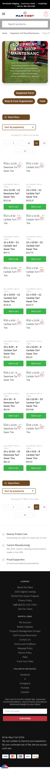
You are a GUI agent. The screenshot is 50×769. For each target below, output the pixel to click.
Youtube (25, 687)
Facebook (25, 674)
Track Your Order (28, 4)
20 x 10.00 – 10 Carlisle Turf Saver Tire (34, 402)
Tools (42, 101)
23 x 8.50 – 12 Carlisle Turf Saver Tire (11, 245)
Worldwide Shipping (10, 4)
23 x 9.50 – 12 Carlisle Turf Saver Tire (33, 193)
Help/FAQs (42, 4)
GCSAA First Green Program (25, 596)
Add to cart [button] (13, 206)
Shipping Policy (25, 648)
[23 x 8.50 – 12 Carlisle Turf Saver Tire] (13, 224)
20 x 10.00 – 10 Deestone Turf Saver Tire (12, 455)
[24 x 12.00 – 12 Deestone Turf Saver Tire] (13, 172)
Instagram (25, 683)
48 (29, 143)
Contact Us (25, 639)
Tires (6, 187)
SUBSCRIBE (25, 718)
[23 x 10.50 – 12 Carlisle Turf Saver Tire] (36, 224)
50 (44, 143)
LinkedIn (25, 692)
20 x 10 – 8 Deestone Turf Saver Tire (11, 402)
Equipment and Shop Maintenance (24, 33)
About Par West (25, 587)
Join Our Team (25, 609)
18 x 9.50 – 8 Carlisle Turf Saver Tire (33, 455)
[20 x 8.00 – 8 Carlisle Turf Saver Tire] (13, 329)
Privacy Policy (25, 600)
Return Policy (25, 652)
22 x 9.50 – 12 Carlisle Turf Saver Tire (33, 298)
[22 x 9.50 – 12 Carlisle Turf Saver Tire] (36, 276)
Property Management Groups (25, 631)
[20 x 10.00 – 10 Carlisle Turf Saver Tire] (36, 381)
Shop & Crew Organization (19, 101)
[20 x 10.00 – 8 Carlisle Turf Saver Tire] (36, 329)
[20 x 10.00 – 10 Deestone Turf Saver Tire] (13, 433)
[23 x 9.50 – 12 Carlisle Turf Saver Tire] (36, 172)
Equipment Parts (25, 93)
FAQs (25, 657)
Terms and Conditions (25, 644)
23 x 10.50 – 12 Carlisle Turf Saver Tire (34, 245)
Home (4, 33)
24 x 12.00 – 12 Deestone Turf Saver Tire (12, 193)
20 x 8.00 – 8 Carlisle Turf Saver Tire (10, 350)
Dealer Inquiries (25, 626)
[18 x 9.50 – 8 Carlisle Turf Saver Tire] (36, 433)
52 (25, 151)
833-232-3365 (29, 6)
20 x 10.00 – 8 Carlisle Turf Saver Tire (33, 350)
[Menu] (3, 14)
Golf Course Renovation (25, 635)
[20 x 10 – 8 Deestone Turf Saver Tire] (13, 381)
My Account (25, 622)
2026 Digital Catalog (25, 591)
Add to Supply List (19, 165)
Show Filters (13, 117)
